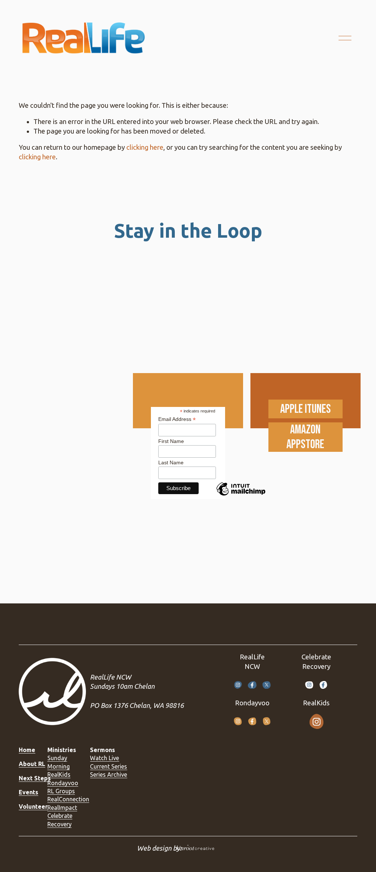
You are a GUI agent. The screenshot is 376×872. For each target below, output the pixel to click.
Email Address (177, 419)
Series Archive (108, 774)
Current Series (108, 766)
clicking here (144, 147)
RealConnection (68, 799)
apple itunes (305, 409)
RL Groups (61, 791)
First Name (171, 441)
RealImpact (62, 807)
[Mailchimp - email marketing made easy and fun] (240, 495)
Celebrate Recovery (59, 819)
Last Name (171, 462)
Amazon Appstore (305, 437)
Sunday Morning (58, 762)
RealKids (58, 774)
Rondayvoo (62, 783)
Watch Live (104, 758)
